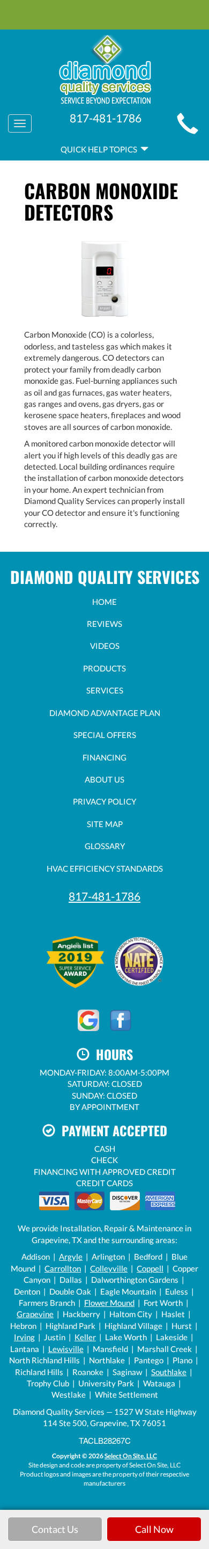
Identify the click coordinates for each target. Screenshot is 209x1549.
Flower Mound (109, 1302)
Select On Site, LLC (130, 1456)
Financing (104, 757)
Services (104, 690)
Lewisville (66, 1349)
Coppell (150, 1268)
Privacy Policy (104, 801)
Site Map (105, 824)
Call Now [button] (154, 1529)
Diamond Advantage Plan (104, 713)
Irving (24, 1337)
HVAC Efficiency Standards (105, 868)
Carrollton (62, 1268)
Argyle (71, 1256)
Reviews (104, 624)
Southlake (168, 1372)
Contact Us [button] (55, 1529)
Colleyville (109, 1268)
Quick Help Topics (100, 149)
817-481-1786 (104, 896)
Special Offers (104, 735)
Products (104, 668)
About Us (104, 779)
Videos (105, 646)
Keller (85, 1337)
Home (104, 602)
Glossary (105, 846)
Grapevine (35, 1314)
